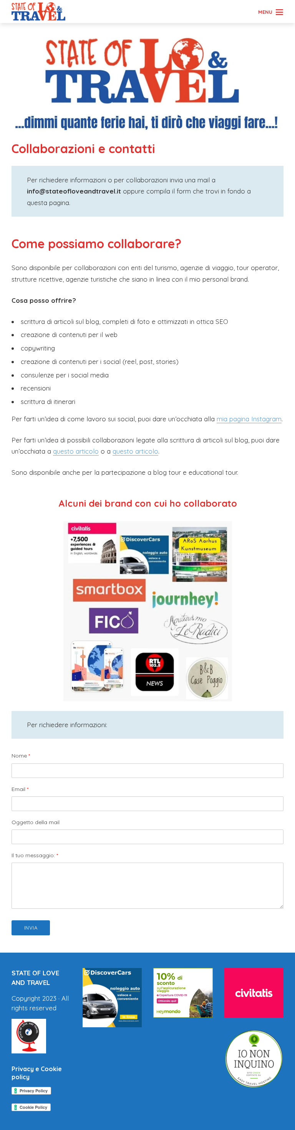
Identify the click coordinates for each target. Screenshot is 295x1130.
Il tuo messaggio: (35, 855)
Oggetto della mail (36, 822)
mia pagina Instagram (249, 419)
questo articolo (76, 451)
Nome (21, 755)
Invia (31, 928)
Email (20, 789)
